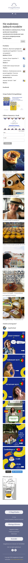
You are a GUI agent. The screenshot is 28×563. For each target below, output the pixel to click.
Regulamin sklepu (14, 529)
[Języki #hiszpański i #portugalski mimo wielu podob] (14, 412)
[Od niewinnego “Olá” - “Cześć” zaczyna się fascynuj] (14, 389)
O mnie (14, 517)
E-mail (5, 138)
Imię (4, 132)
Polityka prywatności (14, 531)
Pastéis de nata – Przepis (10, 172)
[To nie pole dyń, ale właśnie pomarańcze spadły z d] (14, 435)
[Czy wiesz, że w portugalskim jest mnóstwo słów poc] (14, 458)
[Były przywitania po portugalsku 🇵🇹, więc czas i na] (14, 366)
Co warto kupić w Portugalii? (11, 196)
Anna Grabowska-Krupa (17, 559)
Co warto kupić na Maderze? (11, 220)
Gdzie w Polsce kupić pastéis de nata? (14, 244)
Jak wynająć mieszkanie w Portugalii (13, 269)
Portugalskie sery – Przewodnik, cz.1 (13, 319)
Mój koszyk (14, 534)
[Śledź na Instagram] (15, 550)
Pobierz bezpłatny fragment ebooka (14, 519)
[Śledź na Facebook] (12, 550)
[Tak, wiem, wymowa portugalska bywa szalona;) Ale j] (14, 342)
